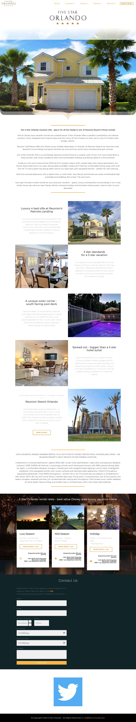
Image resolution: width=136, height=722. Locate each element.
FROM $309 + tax (66, 546)
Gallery (83, 3)
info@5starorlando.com (94, 718)
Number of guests (23, 618)
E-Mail (19, 608)
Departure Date (23, 638)
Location (69, 3)
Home (57, 3)
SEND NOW (41, 663)
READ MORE (41, 432)
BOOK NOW (127, 3)
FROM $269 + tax (30, 546)
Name (19, 598)
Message (20, 648)
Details (96, 3)
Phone (36, 618)
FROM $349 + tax (101, 549)
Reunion (111, 3)
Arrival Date (21, 628)
